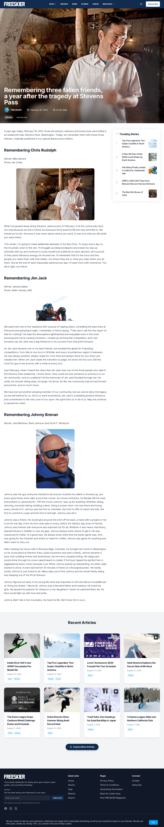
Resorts (64, 4)
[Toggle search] (141, 4)
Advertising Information (111, 789)
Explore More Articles (83, 747)
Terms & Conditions (109, 785)
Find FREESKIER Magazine (113, 797)
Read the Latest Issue (110, 793)
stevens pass (22, 117)
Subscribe (153, 4)
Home (71, 780)
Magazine (107, 4)
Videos (95, 4)
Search (71, 797)
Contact (136, 780)
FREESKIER (16, 110)
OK (153, 822)
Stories (84, 4)
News (74, 4)
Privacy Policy (107, 780)
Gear (51, 4)
